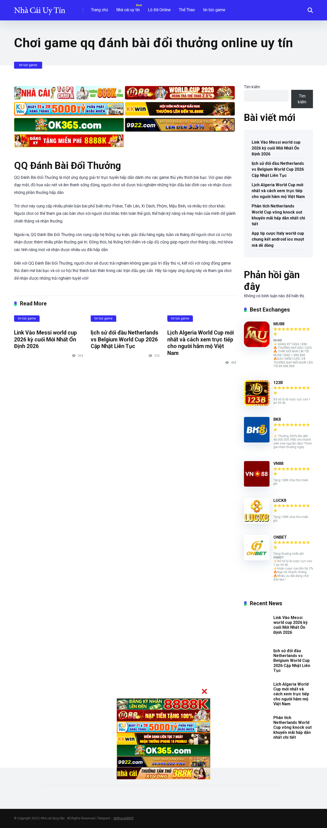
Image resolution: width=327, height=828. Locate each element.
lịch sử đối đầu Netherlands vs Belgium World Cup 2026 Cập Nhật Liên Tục (124, 339)
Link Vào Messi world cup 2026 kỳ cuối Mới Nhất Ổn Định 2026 (45, 339)
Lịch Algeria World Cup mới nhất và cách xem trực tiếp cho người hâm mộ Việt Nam (200, 342)
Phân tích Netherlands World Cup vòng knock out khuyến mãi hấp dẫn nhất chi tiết (278, 215)
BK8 (277, 419)
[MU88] (257, 345)
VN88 (278, 463)
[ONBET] (257, 559)
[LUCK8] (257, 522)
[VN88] (257, 485)
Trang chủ (99, 9)
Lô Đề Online (159, 9)
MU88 (278, 324)
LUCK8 (279, 500)
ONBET (280, 537)
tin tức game (214, 9)
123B (278, 382)
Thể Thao (187, 9)
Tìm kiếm (252, 86)
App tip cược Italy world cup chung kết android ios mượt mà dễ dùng (278, 239)
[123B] (257, 404)
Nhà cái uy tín (128, 9)
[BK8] (257, 441)
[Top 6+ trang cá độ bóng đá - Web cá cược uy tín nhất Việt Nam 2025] (39, 8)
